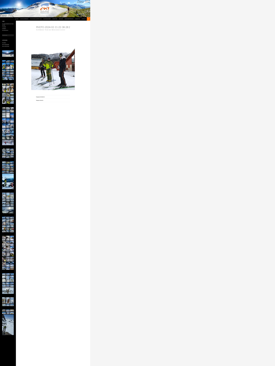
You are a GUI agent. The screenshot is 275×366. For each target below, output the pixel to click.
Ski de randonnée (47, 18)
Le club (16, 18)
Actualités (4, 42)
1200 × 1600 (48, 29)
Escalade (61, 18)
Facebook (4, 26)
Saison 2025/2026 (5, 46)
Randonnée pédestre (69, 18)
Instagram (4, 28)
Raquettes (77, 18)
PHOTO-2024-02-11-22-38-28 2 (59, 29)
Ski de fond (54, 18)
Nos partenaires (5, 30)
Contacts (84, 18)
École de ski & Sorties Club (36, 18)
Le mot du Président (24, 18)
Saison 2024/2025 (5, 44)
